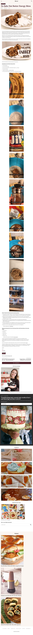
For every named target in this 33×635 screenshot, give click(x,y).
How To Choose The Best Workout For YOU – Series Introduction (8, 360)
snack (11, 355)
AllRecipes (11, 326)
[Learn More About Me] (10, 391)
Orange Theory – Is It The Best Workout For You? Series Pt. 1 (25, 360)
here (26, 342)
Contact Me (13, 628)
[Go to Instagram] (13, 519)
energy (9, 355)
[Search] (31, 1)
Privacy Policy (18, 628)
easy (6, 355)
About (9, 628)
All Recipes (5, 628)
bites (5, 355)
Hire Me (23, 628)
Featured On (28, 628)
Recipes (4, 353)
